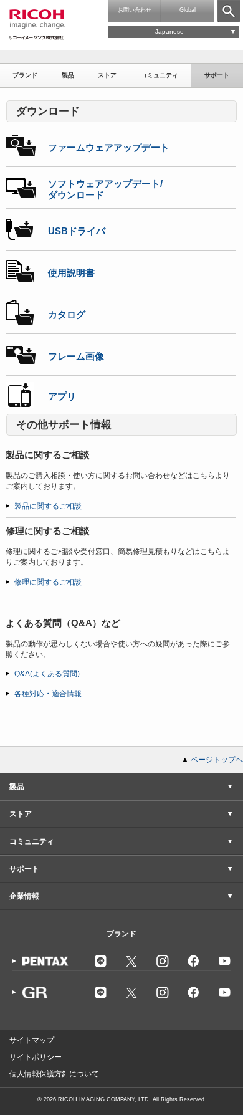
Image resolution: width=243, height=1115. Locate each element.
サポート (216, 75)
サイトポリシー (35, 1057)
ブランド (24, 75)
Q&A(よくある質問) (47, 673)
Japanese (169, 31)
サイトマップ (31, 1040)
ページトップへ (217, 759)
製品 (68, 75)
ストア (107, 75)
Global (187, 10)
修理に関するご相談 (48, 582)
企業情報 (24, 896)
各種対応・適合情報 (48, 693)
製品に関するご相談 (48, 506)
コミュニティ (159, 75)
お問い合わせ (134, 10)
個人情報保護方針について (54, 1074)
